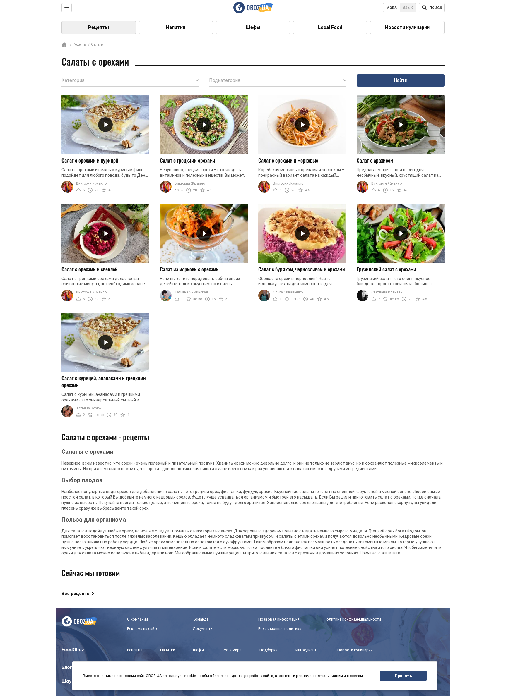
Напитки (175, 27)
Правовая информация (279, 619)
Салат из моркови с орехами (189, 269)
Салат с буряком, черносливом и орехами (301, 269)
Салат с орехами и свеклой (89, 269)
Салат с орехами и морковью (288, 160)
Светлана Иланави (387, 292)
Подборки (268, 650)
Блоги (68, 667)
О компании (137, 619)
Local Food (330, 27)
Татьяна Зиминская (191, 292)
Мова (391, 8)
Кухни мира (232, 650)
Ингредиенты (307, 650)
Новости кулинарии (407, 27)
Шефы (253, 27)
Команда (200, 619)
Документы (203, 628)
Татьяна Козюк (88, 408)
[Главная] (64, 45)
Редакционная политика (279, 628)
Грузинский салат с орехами (386, 269)
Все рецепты (75, 593)
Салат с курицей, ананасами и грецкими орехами (103, 381)
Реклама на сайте (142, 628)
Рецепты (98, 27)
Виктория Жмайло (91, 183)
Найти (400, 80)
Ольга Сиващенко (288, 292)
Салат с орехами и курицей (89, 160)
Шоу (66, 681)
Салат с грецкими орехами (187, 160)
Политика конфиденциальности (352, 619)
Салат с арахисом (375, 160)
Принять (403, 675)
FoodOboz (72, 649)
